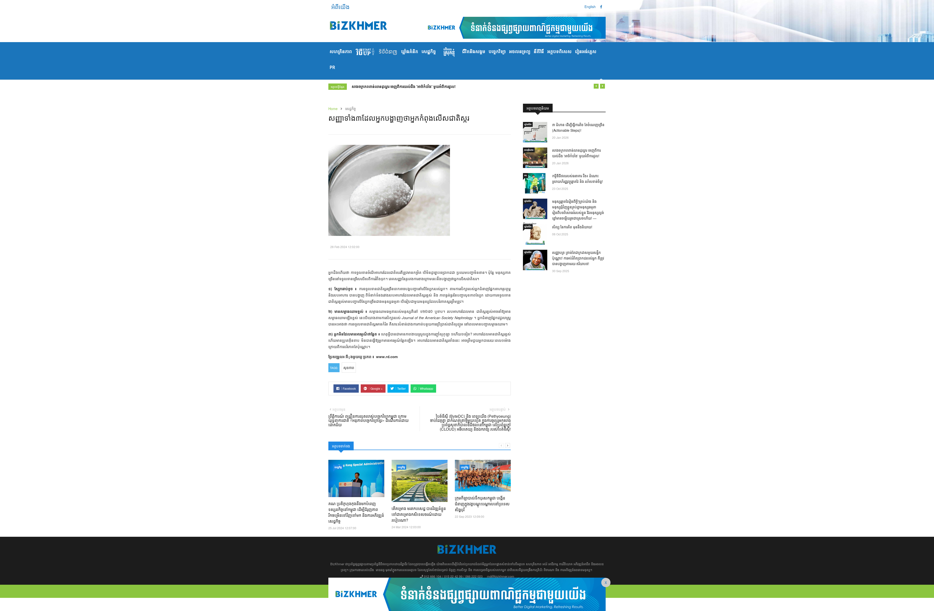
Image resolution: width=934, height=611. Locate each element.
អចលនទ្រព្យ (519, 52)
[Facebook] (601, 6)
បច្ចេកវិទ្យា (497, 52)
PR (332, 68)
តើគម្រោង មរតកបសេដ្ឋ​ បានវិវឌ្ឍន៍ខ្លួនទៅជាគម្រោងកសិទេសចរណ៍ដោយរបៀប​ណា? (419, 514)
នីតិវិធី (539, 52)
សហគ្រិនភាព (341, 52)
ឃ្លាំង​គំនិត (409, 52)
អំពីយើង (340, 6)
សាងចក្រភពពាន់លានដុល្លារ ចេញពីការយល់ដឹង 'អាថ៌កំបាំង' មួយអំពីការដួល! (404, 86)
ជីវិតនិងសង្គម (473, 52)
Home (333, 108)
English (590, 6)
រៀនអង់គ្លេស (585, 52)
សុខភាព (348, 367)
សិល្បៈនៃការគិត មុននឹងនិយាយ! (572, 226)
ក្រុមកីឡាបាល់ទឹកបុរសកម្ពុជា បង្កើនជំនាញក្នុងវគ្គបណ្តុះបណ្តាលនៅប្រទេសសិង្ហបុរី (482, 503)
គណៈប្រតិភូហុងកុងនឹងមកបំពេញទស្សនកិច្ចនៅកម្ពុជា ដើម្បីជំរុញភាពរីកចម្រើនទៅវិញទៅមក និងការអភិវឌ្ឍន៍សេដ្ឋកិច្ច (356, 512)
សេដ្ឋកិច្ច (429, 52)
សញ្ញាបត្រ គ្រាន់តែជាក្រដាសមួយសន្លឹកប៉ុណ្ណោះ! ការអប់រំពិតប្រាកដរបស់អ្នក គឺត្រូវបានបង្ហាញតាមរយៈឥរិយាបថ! (578, 258)
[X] (467, 593)
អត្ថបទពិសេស (559, 52)
